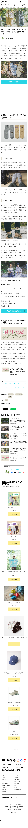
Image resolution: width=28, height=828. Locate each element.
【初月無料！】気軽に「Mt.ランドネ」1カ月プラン (14, 383)
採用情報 (21, 806)
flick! (15, 785)
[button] (0, 820)
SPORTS (17, 764)
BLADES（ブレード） (6, 785)
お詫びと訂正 (14, 812)
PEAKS (3, 777)
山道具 (9, 396)
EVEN (3, 781)
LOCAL (17, 770)
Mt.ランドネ (10, 394)
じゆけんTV (4, 787)
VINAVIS (16, 777)
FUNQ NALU (16, 783)
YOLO (3, 800)
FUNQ (3, 775)
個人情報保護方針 (17, 809)
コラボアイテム (19, 394)
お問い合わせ (18, 804)
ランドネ (6, 7)
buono (15, 787)
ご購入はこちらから (14, 82)
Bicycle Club (17, 781)
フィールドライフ (5, 779)
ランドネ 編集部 (15, 469)
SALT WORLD (17, 779)
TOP (2, 7)
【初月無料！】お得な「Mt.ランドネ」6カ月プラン (14, 387)
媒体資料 (14, 806)
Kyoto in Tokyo (17, 789)
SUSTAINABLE (8, 770)
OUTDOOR (6, 764)
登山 (6, 400)
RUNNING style (5, 783)
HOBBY (5, 767)
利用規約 (8, 809)
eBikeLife (4, 789)
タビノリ (4, 791)
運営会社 (7, 806)
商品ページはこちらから (14, 311)
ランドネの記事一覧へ (14, 750)
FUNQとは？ (9, 804)
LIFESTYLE (18, 767)
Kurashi (7, 800)
